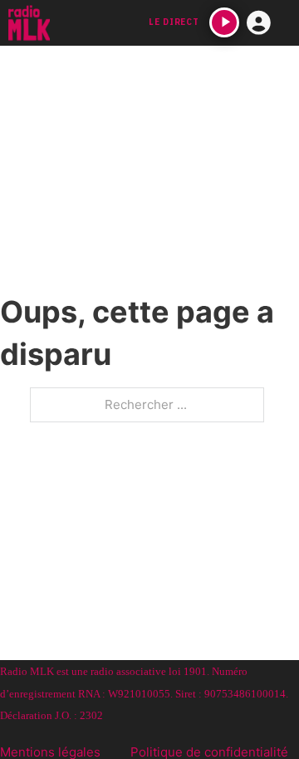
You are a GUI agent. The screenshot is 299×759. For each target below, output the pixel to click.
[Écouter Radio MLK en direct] (224, 22)
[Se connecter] (259, 24)
